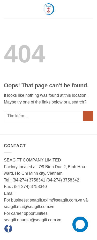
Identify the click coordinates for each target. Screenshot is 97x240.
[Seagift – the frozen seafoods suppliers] (48, 9)
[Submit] (88, 116)
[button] (7, 9)
